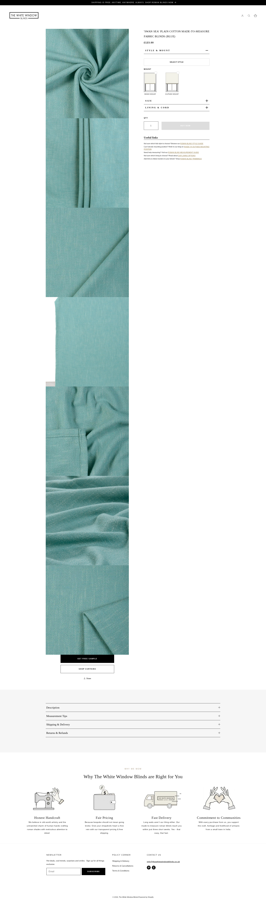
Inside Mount (150, 94)
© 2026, (115, 897)
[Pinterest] (149, 867)
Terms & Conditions (120, 871)
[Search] (248, 15)
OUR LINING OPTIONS (186, 156)
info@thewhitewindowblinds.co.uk (163, 862)
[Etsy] (154, 867)
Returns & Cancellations (122, 866)
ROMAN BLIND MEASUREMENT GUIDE (183, 152)
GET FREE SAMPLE (87, 659)
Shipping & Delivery (120, 861)
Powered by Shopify (146, 897)
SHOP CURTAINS (87, 669)
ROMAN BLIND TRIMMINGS (191, 159)
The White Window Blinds (128, 897)
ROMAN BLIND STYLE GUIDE (191, 143)
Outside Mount (172, 94)
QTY (146, 118)
